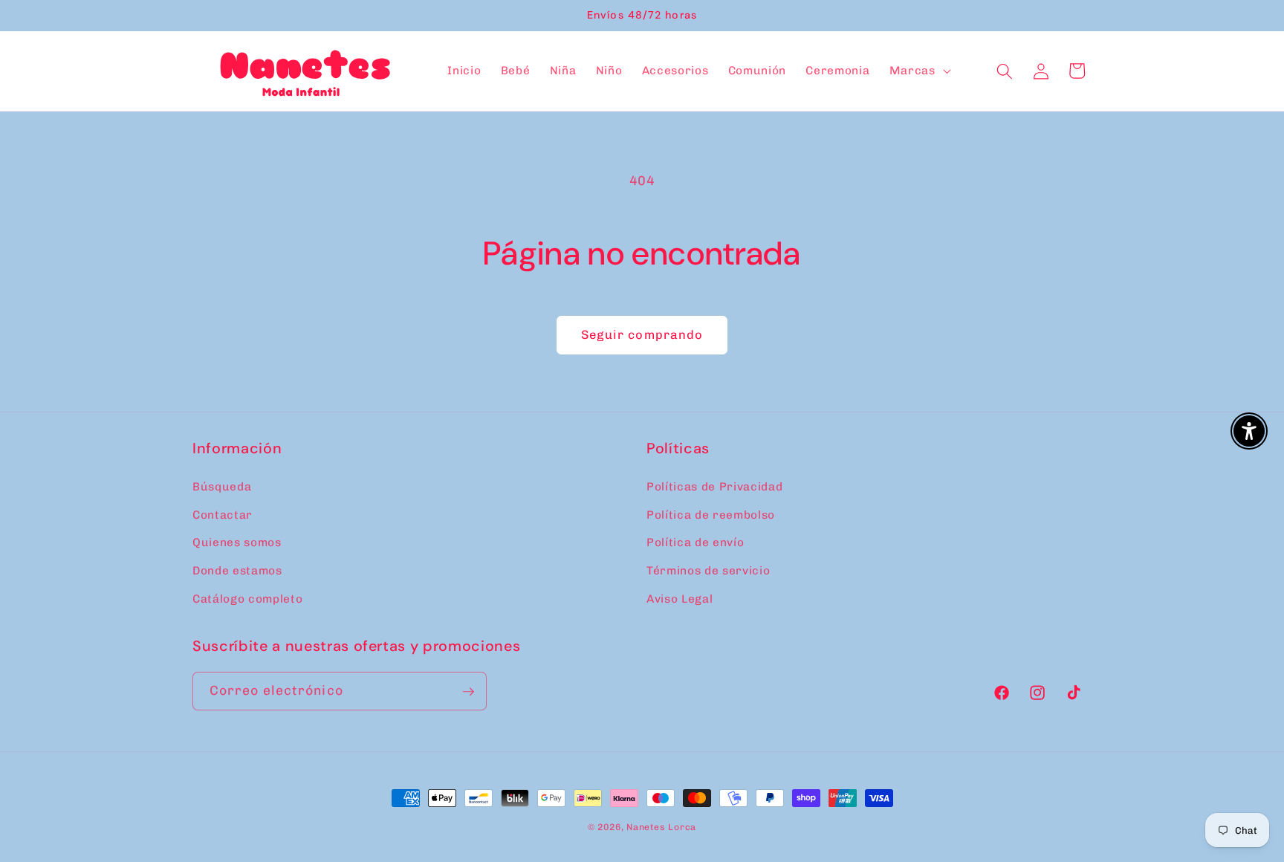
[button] (919, 71)
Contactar (222, 514)
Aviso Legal (679, 598)
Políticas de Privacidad (714, 486)
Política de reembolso (710, 514)
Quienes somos (237, 542)
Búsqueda (221, 486)
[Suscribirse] (468, 692)
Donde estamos (237, 570)
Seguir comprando (642, 334)
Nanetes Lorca (661, 827)
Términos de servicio (708, 570)
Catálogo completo (247, 598)
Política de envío (695, 542)
